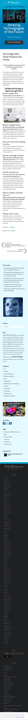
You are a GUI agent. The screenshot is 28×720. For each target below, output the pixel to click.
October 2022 (7, 526)
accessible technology (9, 335)
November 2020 (7, 577)
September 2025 (7, 486)
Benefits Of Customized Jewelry (15, 251)
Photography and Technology (11, 383)
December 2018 (7, 627)
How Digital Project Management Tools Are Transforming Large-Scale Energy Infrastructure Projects (14, 274)
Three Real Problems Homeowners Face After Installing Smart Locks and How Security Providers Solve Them (14, 280)
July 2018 (6, 638)
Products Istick (8, 444)
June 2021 (6, 561)
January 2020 (7, 599)
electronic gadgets (7, 342)
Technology (12, 227)
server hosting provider (14, 354)
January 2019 (7, 625)
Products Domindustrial (9, 696)
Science (6, 386)
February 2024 (7, 506)
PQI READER (7, 690)
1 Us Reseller (7, 441)
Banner (5, 674)
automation (15, 337)
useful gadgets (20, 359)
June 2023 (6, 515)
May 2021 (6, 563)
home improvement (16, 344)
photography (12, 350)
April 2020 (6, 592)
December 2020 (7, 574)
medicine (9, 348)
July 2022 (6, 532)
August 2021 (6, 557)
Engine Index (7, 679)
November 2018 (7, 630)
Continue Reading (14, 42)
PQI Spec (6, 692)
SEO (8, 354)
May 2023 (6, 517)
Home (5, 378)
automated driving (10, 337)
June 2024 (6, 502)
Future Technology (8, 373)
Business (6, 371)
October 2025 (7, 484)
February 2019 (7, 623)
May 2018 (6, 643)
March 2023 (6, 519)
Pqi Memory (14, 466)
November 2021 (7, 550)
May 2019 (6, 616)
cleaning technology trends (17, 339)
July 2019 (6, 612)
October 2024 (7, 497)
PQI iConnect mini (8, 685)
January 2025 (7, 493)
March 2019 (6, 621)
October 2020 (7, 579)
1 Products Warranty (8, 668)
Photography (7, 381)
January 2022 (7, 546)
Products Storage (8, 711)
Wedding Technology (9, 395)
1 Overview (6, 439)
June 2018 (6, 641)
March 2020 (6, 594)
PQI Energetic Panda (8, 683)
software (8, 357)
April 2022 (6, 539)
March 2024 (6, 504)
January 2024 (7, 508)
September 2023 (7, 513)
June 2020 (6, 588)
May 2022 (6, 537)
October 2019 (7, 605)
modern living (21, 348)
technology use (15, 359)
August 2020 (7, 583)
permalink (13, 230)
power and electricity (18, 350)
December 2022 (7, 521)
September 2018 (7, 634)
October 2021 (7, 552)
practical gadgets (10, 352)
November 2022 (7, 524)
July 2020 (6, 585)
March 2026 (6, 482)
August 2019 (6, 610)
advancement (18, 335)
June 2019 (6, 614)
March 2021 (6, 568)
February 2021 (7, 570)
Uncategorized (7, 393)
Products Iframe (8, 436)
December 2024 (7, 495)
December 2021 (7, 548)
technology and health (7, 359)
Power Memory (7, 681)
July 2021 (6, 559)
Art (4, 369)
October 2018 (7, 632)
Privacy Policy (7, 694)
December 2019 (7, 601)
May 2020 (6, 590)
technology (17, 357)
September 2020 (7, 581)
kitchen (17, 346)
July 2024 (6, 499)
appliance (4, 337)
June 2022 (6, 535)
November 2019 (7, 603)
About (5, 672)
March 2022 (6, 541)
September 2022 (7, 528)
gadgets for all (5, 344)
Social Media (7, 388)
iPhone (9, 346)
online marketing (6, 350)
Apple (22, 335)
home (9, 344)
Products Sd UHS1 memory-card (12, 432)
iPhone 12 (13, 346)
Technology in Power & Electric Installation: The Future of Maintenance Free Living (15, 246)
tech (11, 357)
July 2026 (6, 477)
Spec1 (5, 434)
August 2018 (7, 636)
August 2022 (7, 530)
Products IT (6, 703)
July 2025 (6, 488)
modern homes (15, 348)
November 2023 (7, 510)
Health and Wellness (9, 376)
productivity (15, 352)
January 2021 (7, 572)
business (9, 339)
